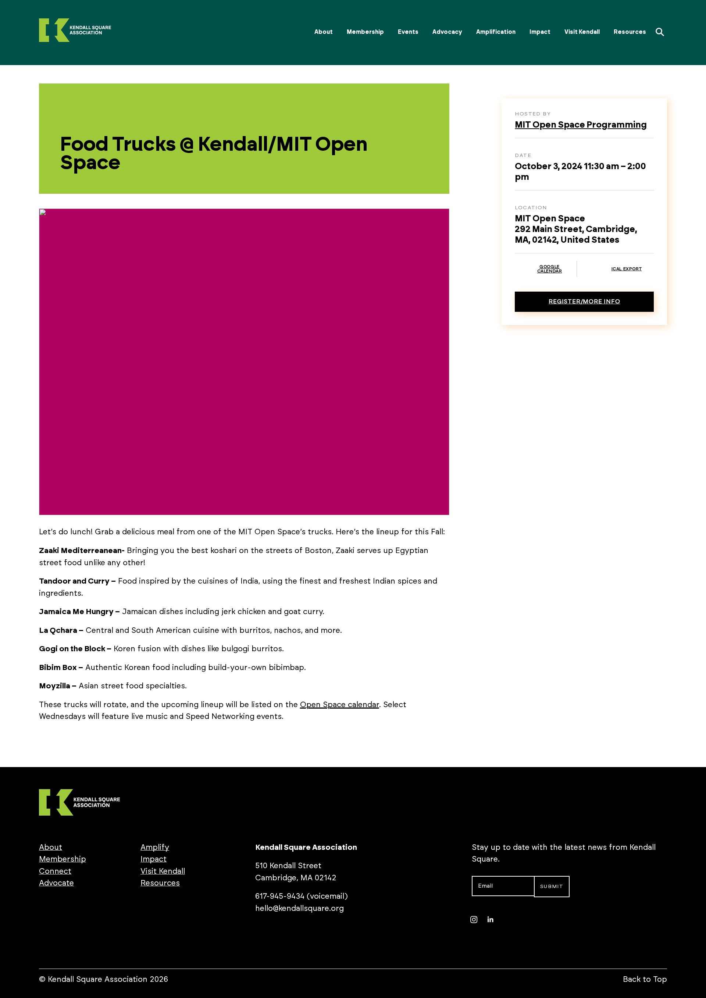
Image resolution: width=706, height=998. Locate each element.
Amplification (496, 32)
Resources (630, 32)
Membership (365, 32)
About (323, 32)
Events (408, 32)
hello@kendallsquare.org (299, 908)
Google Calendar (549, 268)
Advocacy (447, 32)
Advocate (56, 883)
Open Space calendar (339, 705)
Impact (540, 32)
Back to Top (645, 979)
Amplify (154, 847)
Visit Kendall (582, 32)
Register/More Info (584, 301)
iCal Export (626, 269)
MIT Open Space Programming (581, 125)
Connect (55, 871)
